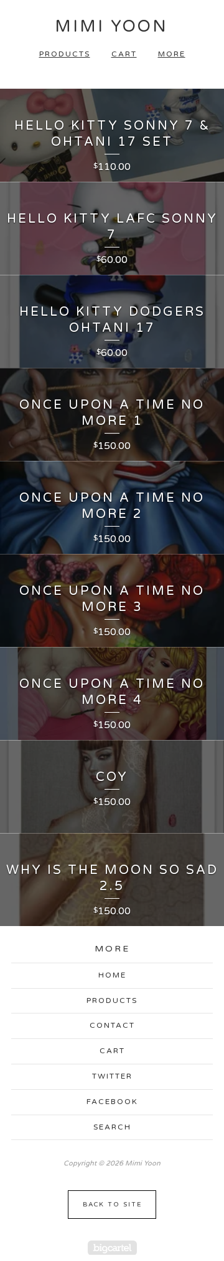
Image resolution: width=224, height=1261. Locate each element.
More (171, 54)
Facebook (112, 1101)
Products (64, 54)
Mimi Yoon (111, 26)
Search (112, 1127)
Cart (124, 54)
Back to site (112, 1204)
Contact (112, 1025)
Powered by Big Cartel (112, 1248)
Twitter (112, 1076)
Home (112, 975)
